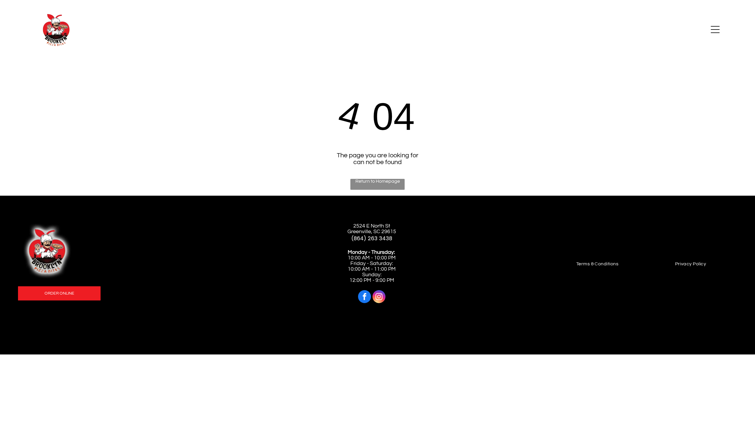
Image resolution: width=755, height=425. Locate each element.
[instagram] (378, 297)
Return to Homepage (377, 181)
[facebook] (364, 297)
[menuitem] (597, 264)
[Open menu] (715, 29)
